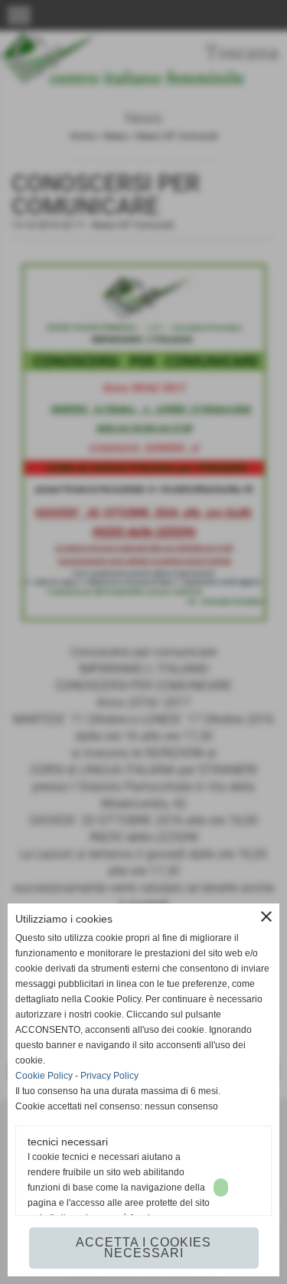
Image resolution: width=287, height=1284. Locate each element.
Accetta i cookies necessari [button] (143, 1247)
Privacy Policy (109, 1075)
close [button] (266, 916)
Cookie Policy (44, 1075)
